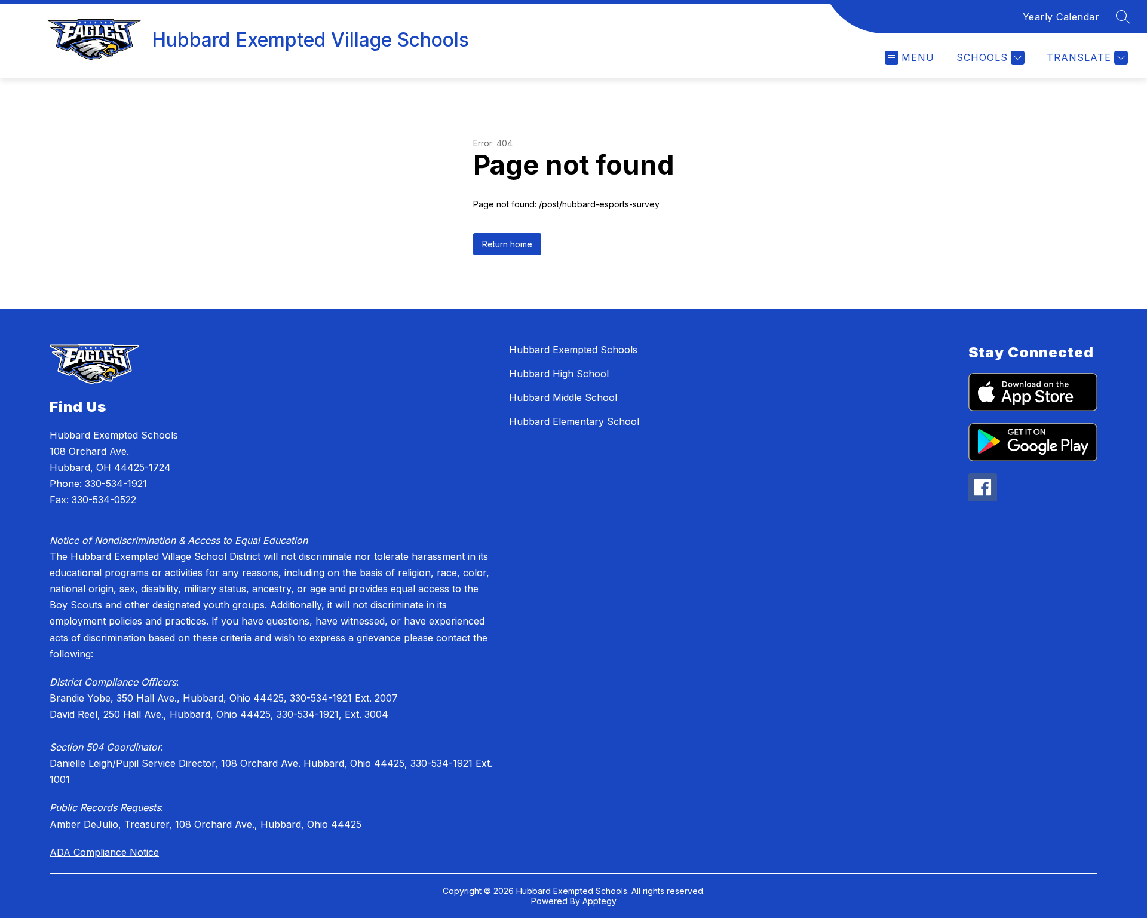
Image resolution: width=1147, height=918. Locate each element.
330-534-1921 (116, 483)
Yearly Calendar (1061, 17)
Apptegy (599, 901)
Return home (507, 244)
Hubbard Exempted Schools (573, 350)
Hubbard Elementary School (574, 421)
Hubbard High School (559, 374)
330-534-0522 (104, 500)
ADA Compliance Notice (104, 852)
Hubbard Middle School (563, 397)
